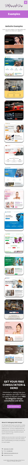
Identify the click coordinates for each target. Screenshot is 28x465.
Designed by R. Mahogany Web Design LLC (14, 461)
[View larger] (14, 44)
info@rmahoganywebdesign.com (11, 453)
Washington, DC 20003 (8, 449)
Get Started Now (14, 406)
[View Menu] (25, 2)
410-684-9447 (9, 451)
